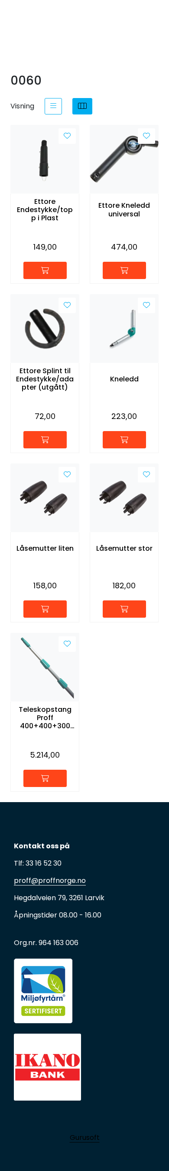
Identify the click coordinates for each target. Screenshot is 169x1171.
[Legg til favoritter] (67, 136)
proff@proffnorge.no (50, 880)
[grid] (82, 106)
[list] (53, 106)
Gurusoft (85, 1137)
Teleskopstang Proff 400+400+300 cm (45, 717)
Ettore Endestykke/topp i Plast (45, 209)
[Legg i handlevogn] (45, 270)
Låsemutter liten (45, 548)
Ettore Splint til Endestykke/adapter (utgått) (45, 379)
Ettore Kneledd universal (124, 209)
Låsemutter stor (124, 548)
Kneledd (124, 379)
